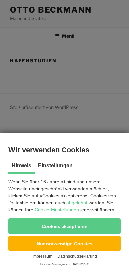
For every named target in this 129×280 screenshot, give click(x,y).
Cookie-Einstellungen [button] (57, 209)
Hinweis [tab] (21, 165)
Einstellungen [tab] (55, 165)
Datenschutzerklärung (77, 256)
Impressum (42, 256)
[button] (64, 226)
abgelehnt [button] (76, 202)
